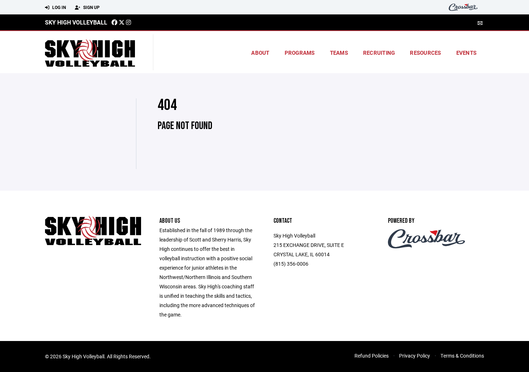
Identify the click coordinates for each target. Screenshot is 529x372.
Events (466, 52)
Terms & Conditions (462, 355)
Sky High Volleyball (76, 22)
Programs (300, 52)
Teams (339, 52)
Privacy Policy (414, 355)
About (260, 52)
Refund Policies (371, 355)
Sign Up (91, 7)
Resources (425, 52)
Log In (58, 7)
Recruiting (379, 52)
